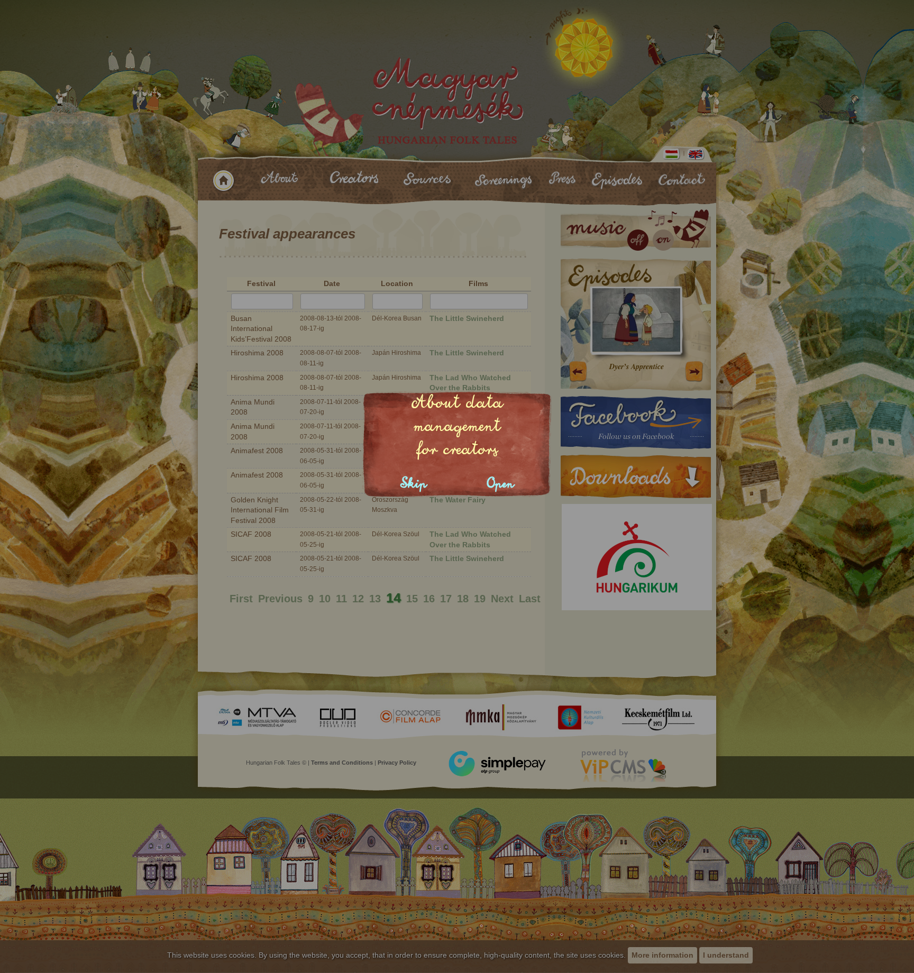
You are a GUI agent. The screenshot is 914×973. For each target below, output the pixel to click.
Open (500, 483)
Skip (413, 483)
